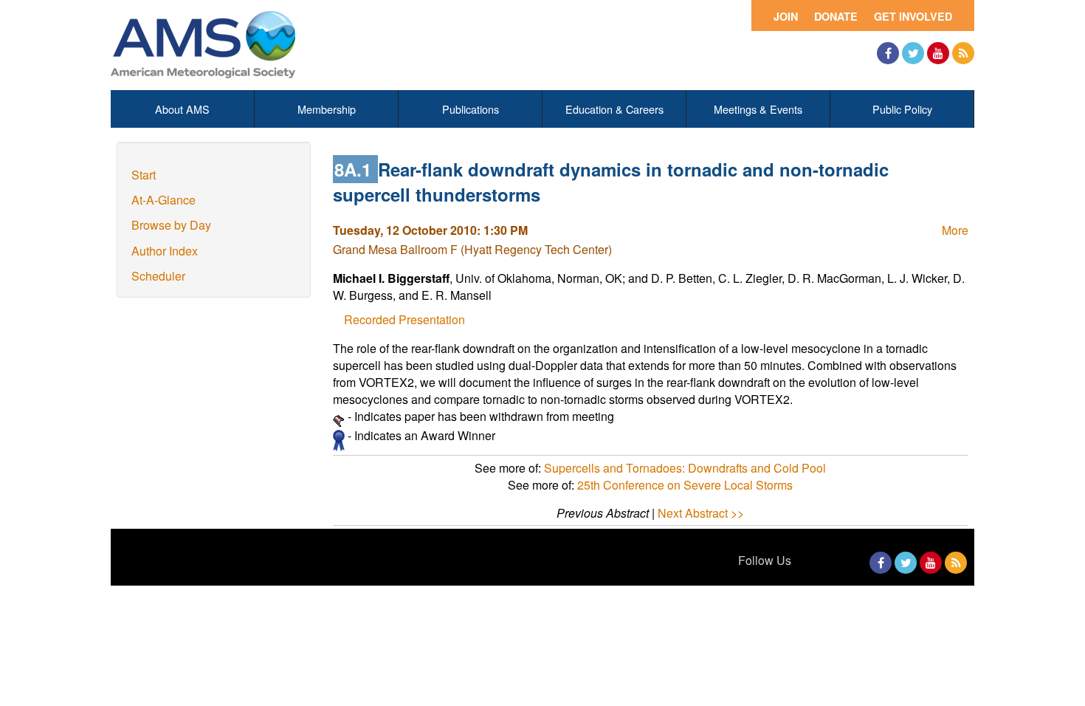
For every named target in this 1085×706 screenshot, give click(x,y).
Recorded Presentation (404, 319)
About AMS (182, 109)
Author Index (164, 250)
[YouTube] (938, 53)
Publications (470, 109)
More (955, 230)
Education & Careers (614, 109)
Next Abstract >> (701, 512)
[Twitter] (913, 53)
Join (786, 16)
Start (143, 174)
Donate (836, 16)
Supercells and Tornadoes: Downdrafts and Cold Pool (685, 467)
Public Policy (902, 109)
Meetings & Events (758, 109)
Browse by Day (171, 224)
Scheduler (158, 275)
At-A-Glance (163, 199)
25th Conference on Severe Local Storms (685, 484)
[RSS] (963, 53)
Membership (326, 109)
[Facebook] (888, 53)
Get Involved (913, 16)
